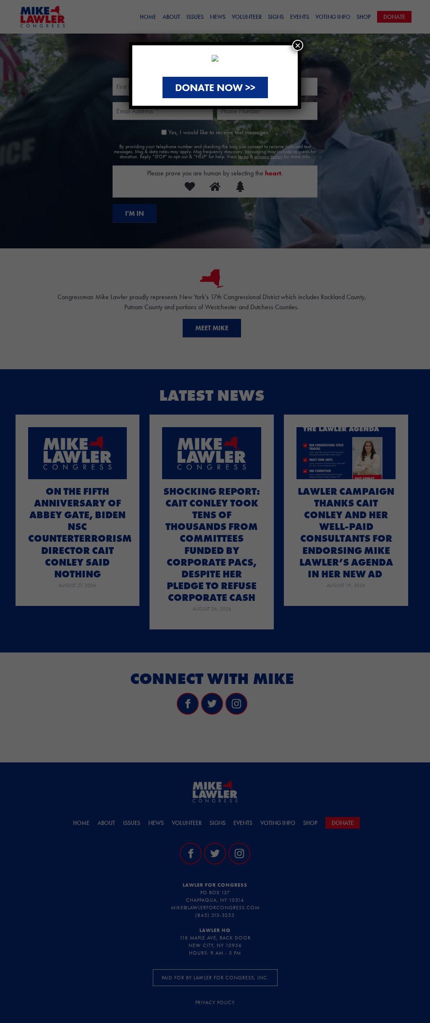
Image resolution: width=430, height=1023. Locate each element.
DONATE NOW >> (215, 87)
